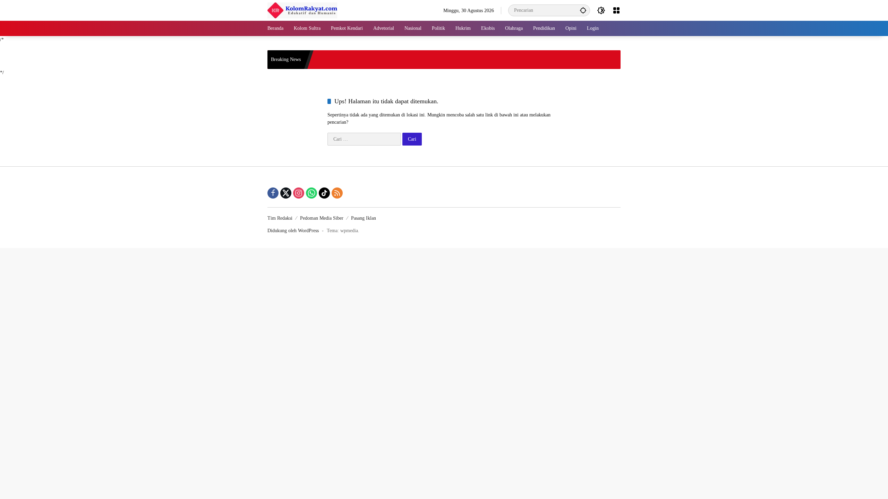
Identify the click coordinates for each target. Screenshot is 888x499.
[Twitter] (285, 193)
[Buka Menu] (616, 10)
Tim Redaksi (279, 218)
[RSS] (337, 193)
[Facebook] (273, 193)
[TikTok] (324, 193)
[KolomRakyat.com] (302, 9)
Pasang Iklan (363, 218)
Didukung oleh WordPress (293, 230)
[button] (583, 10)
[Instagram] (298, 193)
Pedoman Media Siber (321, 218)
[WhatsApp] (311, 193)
